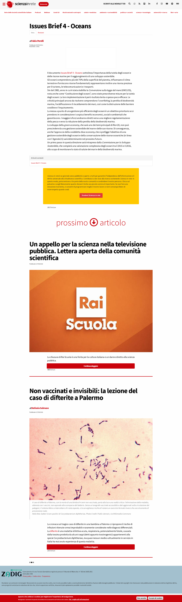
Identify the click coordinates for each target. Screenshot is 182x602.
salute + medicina (90, 12)
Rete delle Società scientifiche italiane (17, 12)
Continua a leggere (91, 366)
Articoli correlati (37, 158)
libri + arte (174, 12)
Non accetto (141, 598)
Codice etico (37, 576)
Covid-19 (56, 12)
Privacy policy (27, 576)
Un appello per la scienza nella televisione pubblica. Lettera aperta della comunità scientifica (87, 251)
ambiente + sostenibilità (108, 12)
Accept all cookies (155, 598)
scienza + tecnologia (143, 12)
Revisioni (41, 33)
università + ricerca (160, 12)
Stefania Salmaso (40, 408)
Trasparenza (46, 576)
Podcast (38, 12)
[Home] (22, 4)
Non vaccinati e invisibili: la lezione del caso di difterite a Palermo (83, 394)
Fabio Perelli (37, 41)
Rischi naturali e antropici (72, 12)
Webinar (47, 12)
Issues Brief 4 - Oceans (71, 72)
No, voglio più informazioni (79, 600)
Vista (33, 33)
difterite (54, 531)
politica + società (126, 12)
